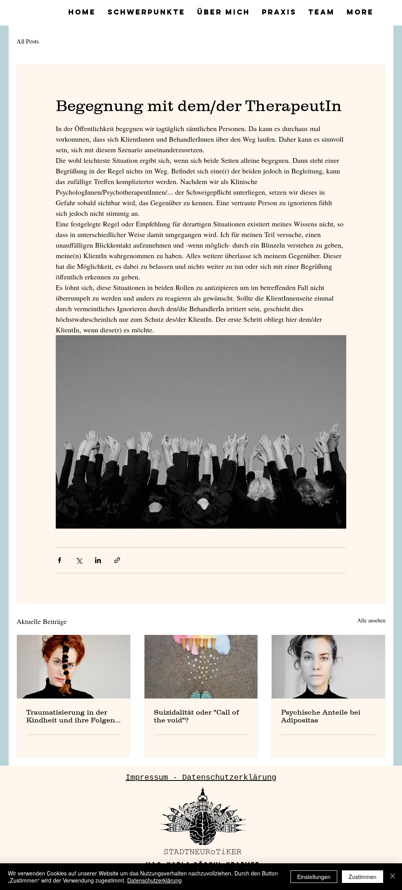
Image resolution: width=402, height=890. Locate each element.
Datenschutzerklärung (154, 880)
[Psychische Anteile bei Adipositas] (328, 667)
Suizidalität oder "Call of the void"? (196, 716)
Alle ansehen (371, 620)
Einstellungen (314, 877)
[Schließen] (392, 877)
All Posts (27, 41)
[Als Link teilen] (117, 560)
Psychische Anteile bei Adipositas (320, 716)
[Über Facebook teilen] (59, 560)
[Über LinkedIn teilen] (98, 560)
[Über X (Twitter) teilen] (78, 560)
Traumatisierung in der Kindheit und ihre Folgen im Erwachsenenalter (70, 716)
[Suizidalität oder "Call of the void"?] (201, 667)
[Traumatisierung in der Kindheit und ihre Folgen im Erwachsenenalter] (73, 667)
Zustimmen (362, 877)
